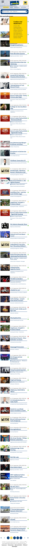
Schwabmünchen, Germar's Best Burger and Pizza (18, 404)
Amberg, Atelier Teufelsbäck (15, 503)
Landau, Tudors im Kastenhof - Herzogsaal (17, 261)
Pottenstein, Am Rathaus (14, 349)
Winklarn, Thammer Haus (14, 146)
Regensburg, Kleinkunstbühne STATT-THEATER (18, 162)
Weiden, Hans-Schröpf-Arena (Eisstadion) (17, 186)
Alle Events (6, 7)
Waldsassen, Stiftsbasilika (14, 383)
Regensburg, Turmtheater (14, 459)
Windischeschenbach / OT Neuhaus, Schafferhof (18, 292)
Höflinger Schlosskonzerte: (17, 372)
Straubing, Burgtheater (14, 423)
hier (20, 37)
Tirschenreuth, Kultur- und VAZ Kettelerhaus (18, 283)
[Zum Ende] (28, 538)
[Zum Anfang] (1, 538)
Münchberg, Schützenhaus (14, 491)
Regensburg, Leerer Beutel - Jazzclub (16, 469)
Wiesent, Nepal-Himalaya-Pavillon (16, 47)
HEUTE (11, 7)
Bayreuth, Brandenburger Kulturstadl (16, 320)
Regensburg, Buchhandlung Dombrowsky (17, 79)
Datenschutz (11, 545)
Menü (3, 1)
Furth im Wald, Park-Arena (14, 155)
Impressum (4, 545)
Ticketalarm (17, 7)
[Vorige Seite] (4, 538)
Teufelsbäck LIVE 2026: (17, 501)
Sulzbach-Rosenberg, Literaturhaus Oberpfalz (18, 89)
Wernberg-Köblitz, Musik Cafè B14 (16, 452)
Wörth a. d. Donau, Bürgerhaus (15, 69)
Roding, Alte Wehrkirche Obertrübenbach (17, 238)
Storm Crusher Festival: (17, 121)
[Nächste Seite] (24, 538)
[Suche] (3, 11)
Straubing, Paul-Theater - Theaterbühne (17, 206)
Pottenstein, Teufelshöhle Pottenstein (16, 302)
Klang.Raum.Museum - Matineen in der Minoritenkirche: (18, 361)
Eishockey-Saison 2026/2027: (18, 184)
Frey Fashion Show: (16, 478)
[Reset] (26, 11)
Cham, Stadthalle (13, 480)
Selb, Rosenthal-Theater (14, 513)
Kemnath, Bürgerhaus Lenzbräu (15, 413)
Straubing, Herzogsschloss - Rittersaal (16, 174)
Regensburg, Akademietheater (15, 226)
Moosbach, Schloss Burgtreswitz (15, 196)
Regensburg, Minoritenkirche (15, 363)
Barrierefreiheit (18, 545)
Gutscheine (23, 7)
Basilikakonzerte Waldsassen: (18, 382)
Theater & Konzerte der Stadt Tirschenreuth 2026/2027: (18, 281)
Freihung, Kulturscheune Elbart (15, 342)
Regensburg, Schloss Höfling (15, 373)
